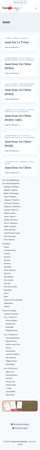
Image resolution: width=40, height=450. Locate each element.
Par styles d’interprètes (11, 183)
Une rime (7, 283)
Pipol (6, 297)
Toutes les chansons (26, 60)
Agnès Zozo (10, 372)
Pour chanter (8, 280)
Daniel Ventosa (11, 341)
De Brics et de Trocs (13, 344)
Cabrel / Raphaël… (10, 197)
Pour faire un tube (10, 287)
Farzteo (8, 348)
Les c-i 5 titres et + (12, 84)
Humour (7, 254)
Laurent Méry (11, 135)
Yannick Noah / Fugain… (12, 233)
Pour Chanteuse (10, 236)
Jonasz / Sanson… (10, 216)
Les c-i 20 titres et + (26, 58)
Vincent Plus (10, 395)
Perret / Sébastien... (13, 38)
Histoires (9, 161)
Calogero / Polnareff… (12, 200)
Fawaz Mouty (10, 351)
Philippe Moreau (10, 86)
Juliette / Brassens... (21, 161)
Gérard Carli (10, 382)
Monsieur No (10, 324)
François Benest (12, 58)
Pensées (7, 260)
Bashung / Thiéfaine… (12, 187)
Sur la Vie (24, 38)
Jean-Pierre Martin (12, 354)
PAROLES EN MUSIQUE (11, 60)
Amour (6, 247)
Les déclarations (10, 250)
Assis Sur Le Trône (17, 42)
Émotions (7, 263)
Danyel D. (9, 110)
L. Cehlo (8, 388)
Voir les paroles (12, 47)
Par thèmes (6, 244)
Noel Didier (10, 327)
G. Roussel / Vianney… (12, 203)
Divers (6, 293)
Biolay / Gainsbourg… (11, 193)
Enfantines (8, 290)
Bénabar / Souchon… (11, 190)
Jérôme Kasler (11, 385)
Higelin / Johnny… (10, 213)
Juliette (6, 306)
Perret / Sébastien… (11, 223)
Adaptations (8, 303)
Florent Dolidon (11, 320)
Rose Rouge (10, 364)
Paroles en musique (9, 311)
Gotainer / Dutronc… (11, 210)
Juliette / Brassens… (11, 220)
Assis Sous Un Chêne (18, 167)
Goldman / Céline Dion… (12, 207)
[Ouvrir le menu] (36, 8)
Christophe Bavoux (13, 338)
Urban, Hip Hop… (10, 230)
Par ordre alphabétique (10, 180)
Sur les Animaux (9, 270)
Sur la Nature (8, 277)
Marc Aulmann (11, 358)
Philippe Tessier (11, 361)
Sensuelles (8, 267)
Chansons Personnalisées (13, 300)
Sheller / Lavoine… (10, 226)
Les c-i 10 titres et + (11, 335)
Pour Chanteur (9, 240)
